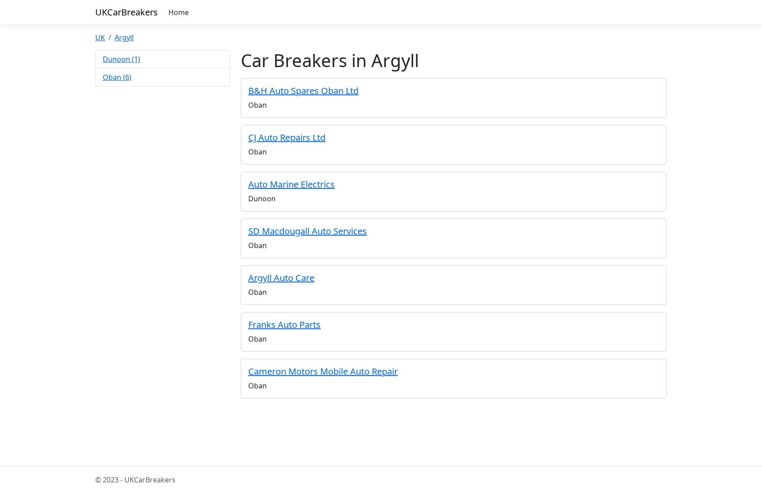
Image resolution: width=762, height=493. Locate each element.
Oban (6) (117, 77)
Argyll (124, 37)
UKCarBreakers (126, 12)
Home (178, 12)
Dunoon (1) (121, 59)
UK (100, 37)
